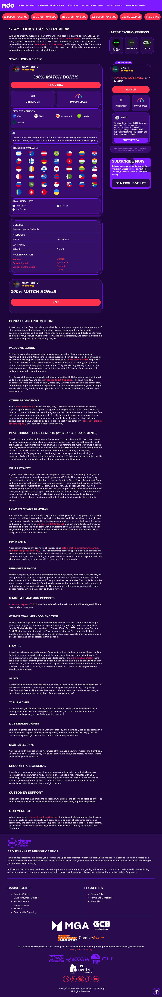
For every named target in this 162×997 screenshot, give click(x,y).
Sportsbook (62, 262)
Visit (56, 302)
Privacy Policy (97, 894)
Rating (60, 269)
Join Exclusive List (131, 183)
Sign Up (131, 89)
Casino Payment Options (51, 5)
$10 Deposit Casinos (74, 17)
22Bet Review (131, 140)
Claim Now (55, 85)
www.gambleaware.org (81, 949)
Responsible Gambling (25, 912)
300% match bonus (25, 406)
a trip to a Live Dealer (82, 658)
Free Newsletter (135, 5)
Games (60, 259)
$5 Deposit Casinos (44, 17)
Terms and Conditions (101, 897)
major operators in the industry (49, 44)
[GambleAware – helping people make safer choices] (91, 938)
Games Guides (21, 905)
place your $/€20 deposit (51, 524)
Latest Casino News (92, 5)
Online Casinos (131, 17)
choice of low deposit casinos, (44, 817)
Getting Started (20, 263)
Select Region (114, 5)
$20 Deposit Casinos (104, 17)
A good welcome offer (77, 359)
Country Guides (21, 894)
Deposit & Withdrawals (23, 267)
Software (73, 5)
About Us (95, 901)
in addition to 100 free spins (58, 380)
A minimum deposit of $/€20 (23, 604)
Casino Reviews (26, 5)
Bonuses (16, 259)
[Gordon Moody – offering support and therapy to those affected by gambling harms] (67, 938)
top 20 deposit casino (69, 38)
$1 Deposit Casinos (15, 17)
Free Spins (152, 17)
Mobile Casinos (21, 901)
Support (61, 266)
